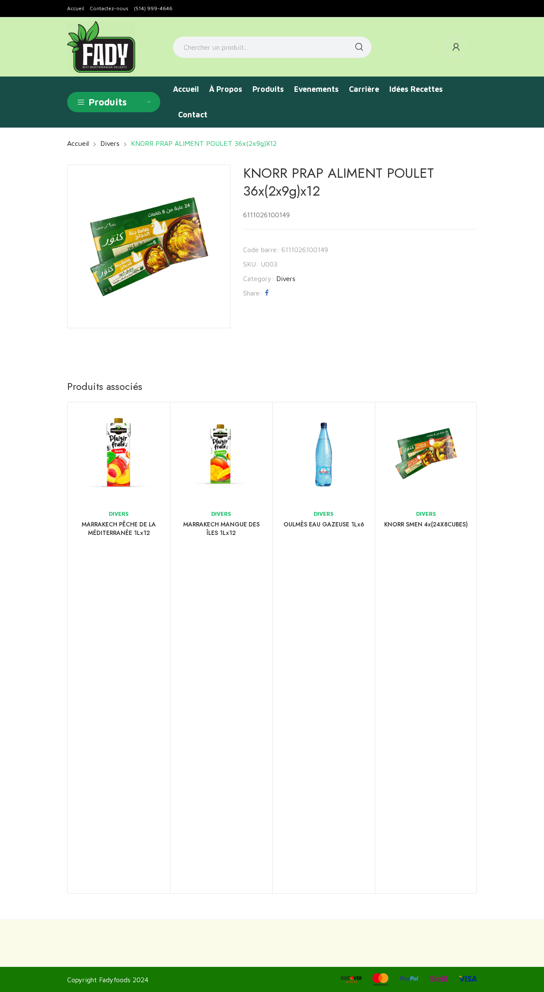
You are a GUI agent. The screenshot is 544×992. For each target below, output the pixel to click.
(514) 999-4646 (153, 8)
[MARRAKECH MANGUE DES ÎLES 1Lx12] (221, 453)
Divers (285, 278)
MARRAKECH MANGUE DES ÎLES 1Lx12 (221, 528)
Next (468, 648)
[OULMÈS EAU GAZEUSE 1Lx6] (323, 453)
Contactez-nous (109, 8)
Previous (76, 648)
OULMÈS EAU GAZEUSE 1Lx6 (323, 524)
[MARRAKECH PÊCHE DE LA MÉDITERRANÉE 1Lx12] (119, 453)
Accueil (75, 8)
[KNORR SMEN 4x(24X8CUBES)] (426, 453)
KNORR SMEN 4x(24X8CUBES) (426, 524)
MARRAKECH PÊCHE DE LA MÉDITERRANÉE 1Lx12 (119, 528)
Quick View (152, 420)
